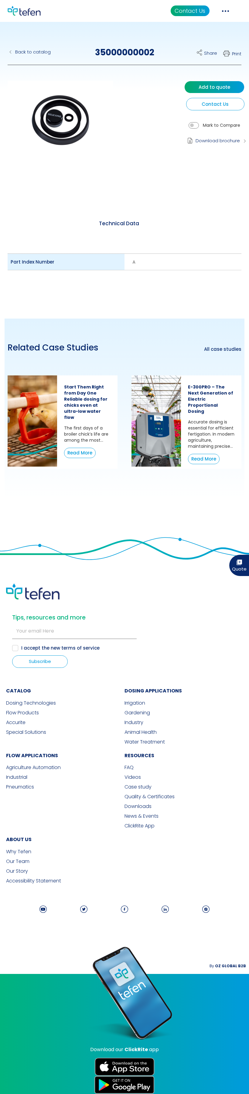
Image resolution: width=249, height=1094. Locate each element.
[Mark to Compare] (194, 125)
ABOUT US (19, 839)
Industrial (16, 777)
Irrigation (134, 703)
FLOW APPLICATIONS (32, 755)
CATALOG (18, 690)
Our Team (17, 861)
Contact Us (190, 11)
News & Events (141, 816)
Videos (132, 777)
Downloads (138, 806)
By (228, 965)
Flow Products (22, 713)
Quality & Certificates (149, 797)
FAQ (129, 767)
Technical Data (119, 223)
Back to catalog (33, 52)
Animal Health (140, 732)
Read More (79, 453)
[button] (55, 125)
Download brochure (218, 140)
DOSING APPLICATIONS (153, 690)
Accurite (16, 723)
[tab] (119, 223)
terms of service (80, 648)
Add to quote (214, 87)
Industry (133, 723)
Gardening (137, 713)
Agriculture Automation (33, 767)
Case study (138, 787)
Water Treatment (144, 742)
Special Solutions (26, 732)
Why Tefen (18, 852)
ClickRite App (139, 826)
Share (210, 53)
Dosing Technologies (31, 703)
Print (236, 53)
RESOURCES (139, 755)
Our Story (17, 871)
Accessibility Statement (33, 881)
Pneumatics (20, 787)
